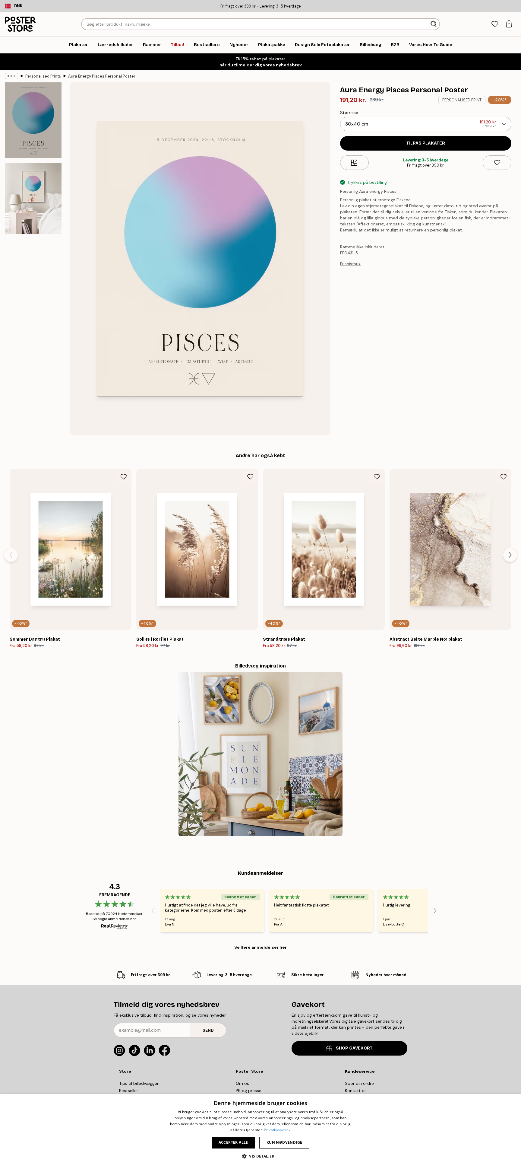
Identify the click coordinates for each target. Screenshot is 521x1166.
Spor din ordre (359, 1083)
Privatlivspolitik (277, 1130)
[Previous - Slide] (11, 555)
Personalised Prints (43, 76)
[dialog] (260, 1130)
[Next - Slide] (510, 555)
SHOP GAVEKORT (354, 1048)
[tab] (495, 24)
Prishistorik (350, 263)
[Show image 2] (33, 198)
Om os (242, 1083)
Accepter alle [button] (233, 1142)
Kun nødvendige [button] (284, 1142)
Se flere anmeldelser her (260, 947)
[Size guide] (354, 162)
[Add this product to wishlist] (497, 162)
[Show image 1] (33, 120)
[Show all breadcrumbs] (11, 76)
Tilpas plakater (425, 143)
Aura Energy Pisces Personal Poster (101, 76)
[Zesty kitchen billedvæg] (260, 754)
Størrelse (349, 112)
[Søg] (434, 24)
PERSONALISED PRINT (462, 100)
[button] (260, 1156)
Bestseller (128, 1090)
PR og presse (248, 1090)
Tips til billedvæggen (139, 1083)
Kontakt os (356, 1090)
